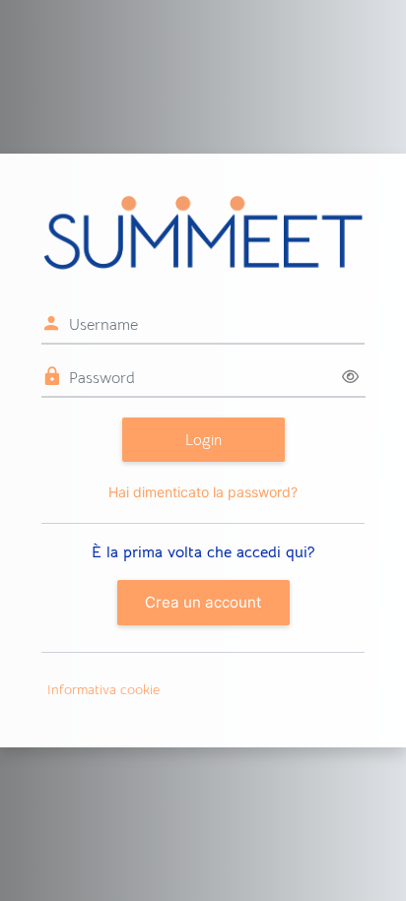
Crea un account (203, 602)
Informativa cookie (103, 689)
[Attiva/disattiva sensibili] (350, 377)
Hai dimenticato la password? (203, 491)
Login (203, 439)
